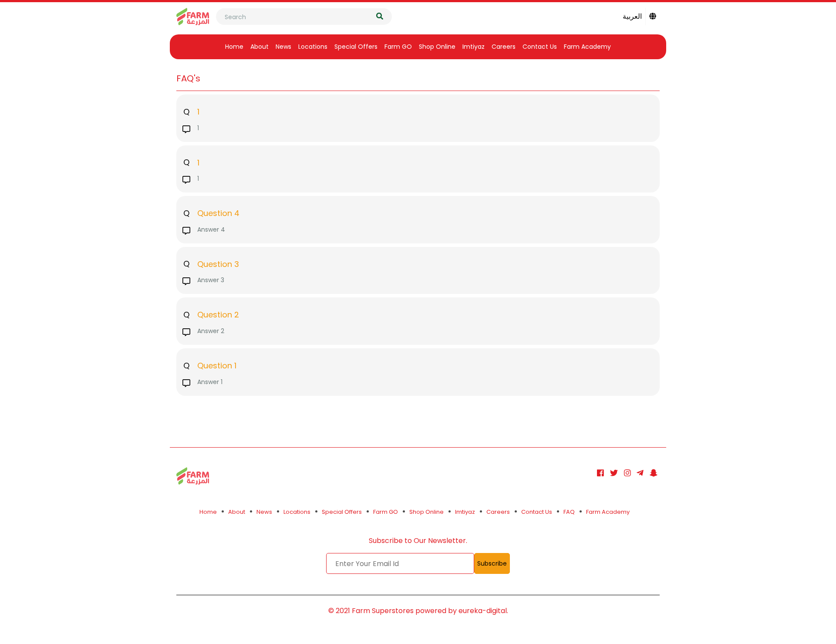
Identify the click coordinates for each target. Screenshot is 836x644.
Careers (504, 46)
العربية (632, 16)
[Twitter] (614, 473)
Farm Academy (587, 46)
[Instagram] (627, 473)
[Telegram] (640, 473)
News (283, 46)
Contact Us (539, 46)
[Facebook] (600, 473)
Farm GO (398, 46)
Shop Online (437, 46)
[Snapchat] (653, 473)
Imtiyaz (473, 46)
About (259, 46)
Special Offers (356, 46)
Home (234, 46)
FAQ (569, 512)
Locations (312, 46)
